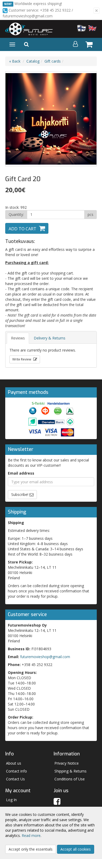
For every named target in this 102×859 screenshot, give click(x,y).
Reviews (18, 338)
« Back (14, 61)
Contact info (16, 771)
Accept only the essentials (31, 849)
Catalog (32, 61)
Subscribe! (19, 494)
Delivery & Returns (49, 338)
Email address (21, 473)
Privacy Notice (66, 763)
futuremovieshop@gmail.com (45, 656)
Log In (11, 799)
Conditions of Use (69, 778)
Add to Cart (22, 229)
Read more (31, 835)
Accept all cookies (75, 849)
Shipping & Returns (70, 771)
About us (13, 763)
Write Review (22, 359)
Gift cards (52, 61)
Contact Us (15, 778)
